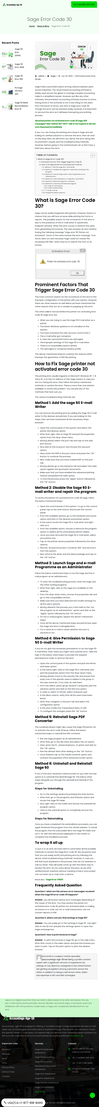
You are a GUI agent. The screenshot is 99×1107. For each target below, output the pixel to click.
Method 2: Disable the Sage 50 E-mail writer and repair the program (67, 171)
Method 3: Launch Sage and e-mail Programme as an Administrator (65, 175)
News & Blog (43, 26)
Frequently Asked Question (55, 193)
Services (6, 1054)
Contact (6, 1076)
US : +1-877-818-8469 (82, 1063)
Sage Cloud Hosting (44, 1087)
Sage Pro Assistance (44, 1078)
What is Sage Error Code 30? (51, 159)
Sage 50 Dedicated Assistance (44, 1051)
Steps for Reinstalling (55, 188)
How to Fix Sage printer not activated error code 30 (62, 164)
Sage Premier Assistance (47, 1082)
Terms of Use (8, 1071)
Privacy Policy (8, 1067)
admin (41, 76)
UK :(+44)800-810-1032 (84, 4)
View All (39, 1091)
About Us (6, 1049)
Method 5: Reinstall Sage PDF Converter (60, 181)
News (4, 1058)
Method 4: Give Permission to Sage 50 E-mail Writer (65, 179)
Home (32, 26)
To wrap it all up (51, 190)
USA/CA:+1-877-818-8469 (25, 1103)
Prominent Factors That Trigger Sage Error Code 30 (61, 162)
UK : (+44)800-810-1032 (83, 1057)
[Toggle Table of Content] (91, 155)
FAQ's (4, 1063)
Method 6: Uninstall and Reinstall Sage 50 (60, 184)
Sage (53, 76)
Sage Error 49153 (54, 879)
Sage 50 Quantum (43, 1061)
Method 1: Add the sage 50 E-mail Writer (60, 167)
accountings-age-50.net (56, 959)
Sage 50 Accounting (44, 1057)
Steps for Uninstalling (55, 186)
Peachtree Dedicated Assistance (45, 1068)
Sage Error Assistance (45, 1073)
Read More (75, 1035)
